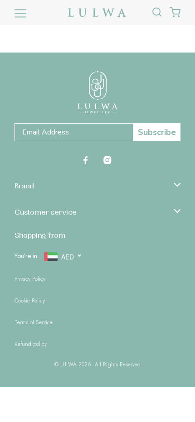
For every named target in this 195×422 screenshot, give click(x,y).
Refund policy (31, 344)
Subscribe (157, 132)
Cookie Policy (30, 301)
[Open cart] (175, 13)
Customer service (46, 211)
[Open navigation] (21, 12)
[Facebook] (85, 159)
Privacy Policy (30, 279)
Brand (24, 185)
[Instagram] (107, 159)
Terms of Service (34, 322)
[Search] (156, 12)
